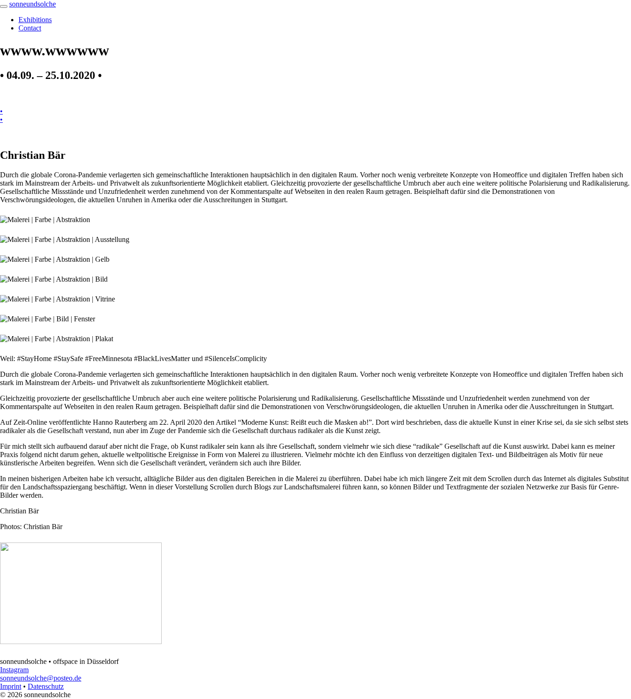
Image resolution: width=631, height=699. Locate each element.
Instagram (14, 670)
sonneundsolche (32, 4)
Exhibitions (35, 20)
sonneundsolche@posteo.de (40, 678)
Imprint (10, 686)
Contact (29, 28)
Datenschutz (46, 686)
